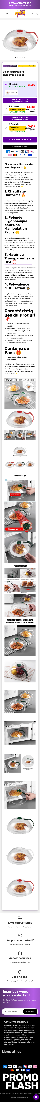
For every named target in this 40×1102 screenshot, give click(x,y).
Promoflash (8, 1093)
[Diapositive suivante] (37, 4)
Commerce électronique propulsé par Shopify (26, 1093)
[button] (20, 89)
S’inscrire (30, 1011)
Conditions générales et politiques (20, 1097)
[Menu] (2, 13)
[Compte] (32, 13)
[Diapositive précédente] (2, 4)
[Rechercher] (7, 13)
